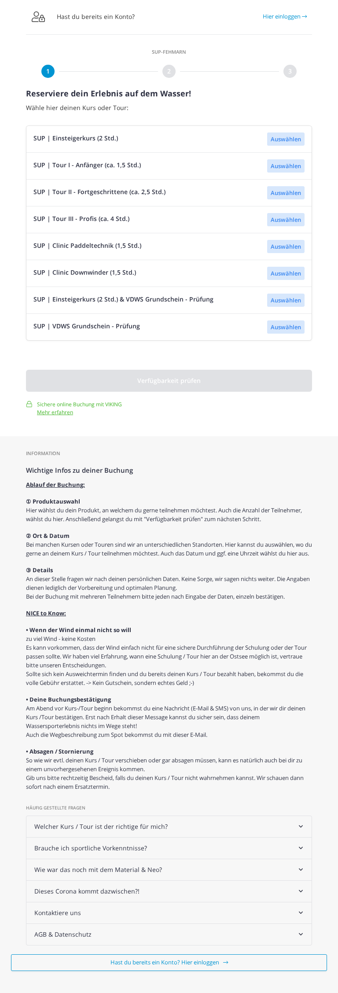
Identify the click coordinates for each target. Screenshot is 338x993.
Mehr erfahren (55, 412)
